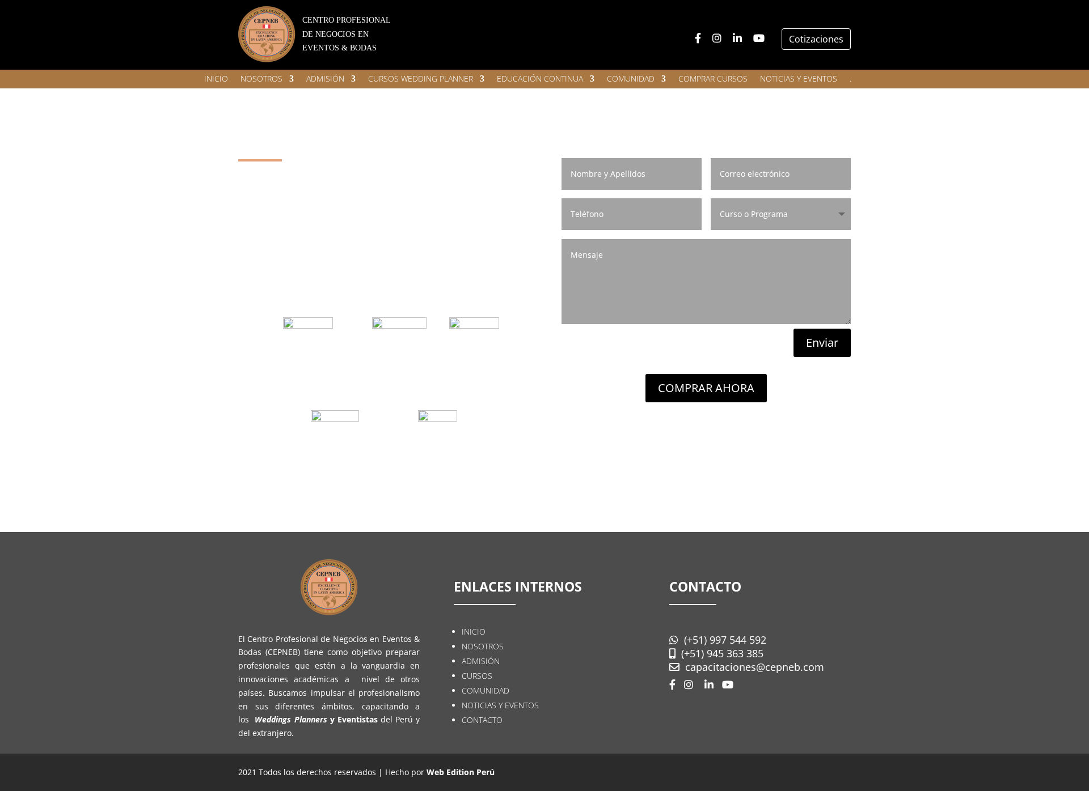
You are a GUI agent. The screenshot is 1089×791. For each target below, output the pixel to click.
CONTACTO (482, 720)
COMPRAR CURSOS (713, 79)
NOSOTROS (261, 79)
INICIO (216, 79)
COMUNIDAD (631, 79)
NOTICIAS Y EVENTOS (798, 79)
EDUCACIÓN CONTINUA (540, 79)
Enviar (822, 342)
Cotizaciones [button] (816, 39)
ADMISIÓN (325, 79)
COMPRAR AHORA (706, 388)
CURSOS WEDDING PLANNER (420, 79)
